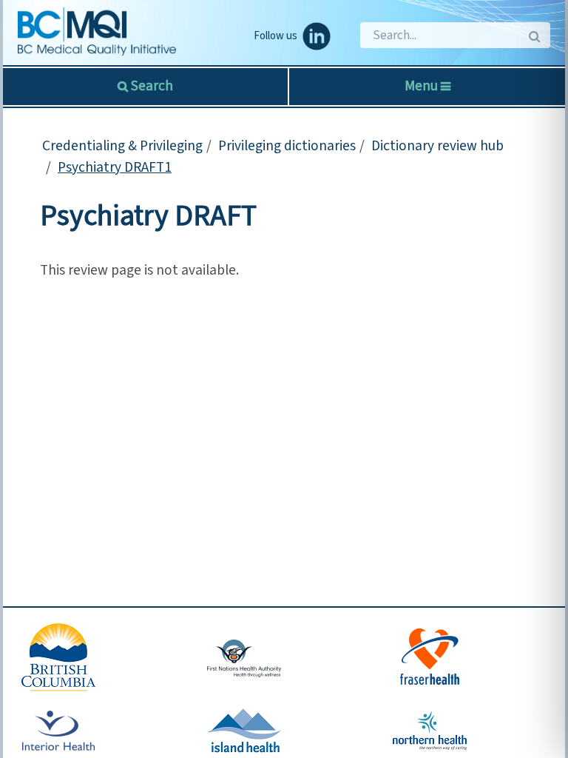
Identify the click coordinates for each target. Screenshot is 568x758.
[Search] (534, 35)
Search (150, 86)
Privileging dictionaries (287, 145)
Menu (423, 86)
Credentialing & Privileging (122, 145)
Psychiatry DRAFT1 (115, 167)
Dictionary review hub (437, 145)
